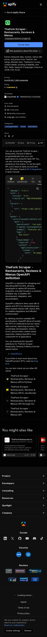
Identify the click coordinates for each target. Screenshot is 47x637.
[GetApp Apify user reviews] (9, 571)
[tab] (10, 143)
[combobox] (23, 51)
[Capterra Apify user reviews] (34, 571)
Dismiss (27, 630)
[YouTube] (27, 538)
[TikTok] (42, 538)
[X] (12, 538)
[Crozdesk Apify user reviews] (35, 579)
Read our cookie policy (14, 625)
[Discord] (34, 538)
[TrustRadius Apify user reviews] (24, 579)
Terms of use (23, 608)
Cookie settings (13, 630)
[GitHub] (20, 538)
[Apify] (9, 4)
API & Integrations (34, 169)
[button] (23, 475)
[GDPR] (19, 554)
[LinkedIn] (5, 538)
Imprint (23, 602)
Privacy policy (23, 613)
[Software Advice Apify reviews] (20, 571)
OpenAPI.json (16, 354)
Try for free (23, 44)
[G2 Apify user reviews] (12, 579)
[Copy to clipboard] (37, 188)
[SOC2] (28, 554)
